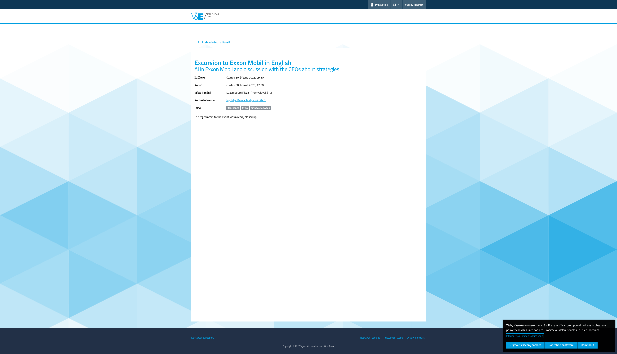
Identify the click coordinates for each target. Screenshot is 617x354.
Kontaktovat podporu (202, 338)
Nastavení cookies (370, 338)
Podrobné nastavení (561, 345)
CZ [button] (394, 4)
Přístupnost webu (393, 338)
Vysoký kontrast (414, 5)
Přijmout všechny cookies (525, 345)
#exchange (233, 108)
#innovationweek (260, 108)
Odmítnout (587, 345)
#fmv (245, 108)
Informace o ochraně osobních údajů (524, 336)
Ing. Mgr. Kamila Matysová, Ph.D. (246, 100)
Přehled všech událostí (215, 42)
